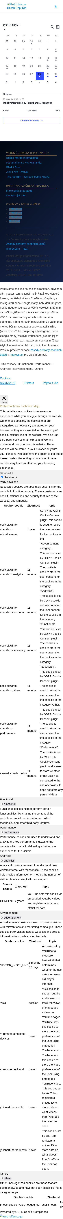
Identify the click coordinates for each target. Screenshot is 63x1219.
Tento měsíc (32, 110)
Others (39, 368)
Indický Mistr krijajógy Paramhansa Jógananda (27, 102)
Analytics (5, 368)
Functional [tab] (6, 799)
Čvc (7, 110)
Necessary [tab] (6, 472)
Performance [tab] (8, 827)
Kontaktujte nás (15, 195)
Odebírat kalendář (29, 120)
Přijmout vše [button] (50, 383)
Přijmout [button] (29, 383)
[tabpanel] (31, 640)
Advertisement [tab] (9, 912)
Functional (25, 364)
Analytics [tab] (5, 855)
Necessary (9, 364)
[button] (26, 29)
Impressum (13, 248)
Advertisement (23, 368)
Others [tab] (4, 1173)
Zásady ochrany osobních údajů (25, 243)
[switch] (2, 804)
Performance (43, 364)
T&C (25, 248)
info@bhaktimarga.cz (19, 190)
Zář (56, 110)
